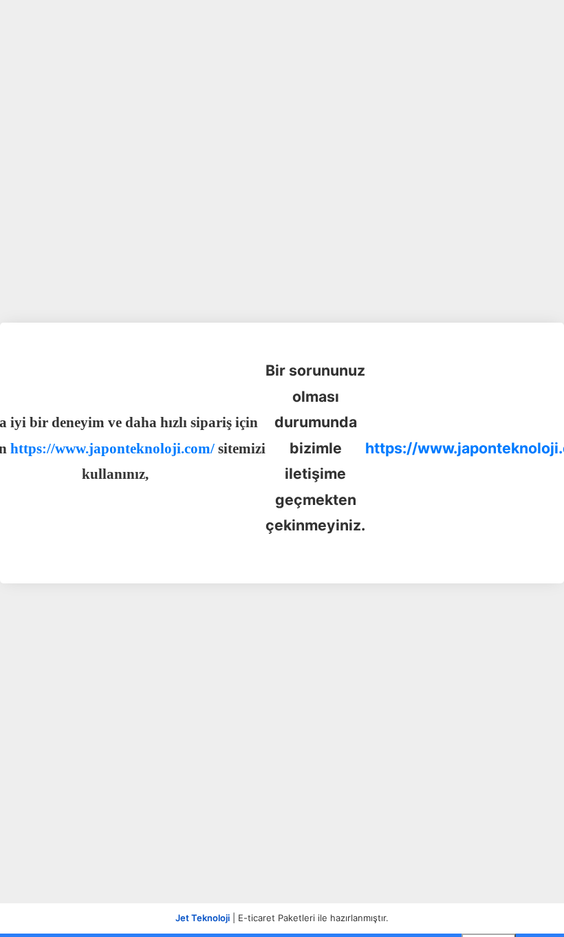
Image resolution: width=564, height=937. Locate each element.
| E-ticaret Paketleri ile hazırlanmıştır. (282, 917)
